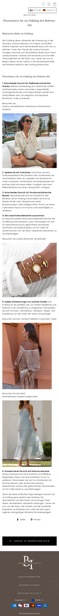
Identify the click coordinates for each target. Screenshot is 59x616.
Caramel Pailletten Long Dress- (35, 319)
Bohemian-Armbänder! (35, 239)
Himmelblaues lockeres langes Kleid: (20, 396)
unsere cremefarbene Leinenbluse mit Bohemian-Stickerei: (26, 108)
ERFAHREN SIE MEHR (29, 585)
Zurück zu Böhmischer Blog (31, 541)
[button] (42, 10)
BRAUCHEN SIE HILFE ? (29, 593)
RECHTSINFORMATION (29, 577)
